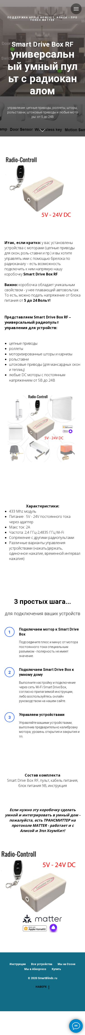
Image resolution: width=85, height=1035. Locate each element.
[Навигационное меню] (76, 8)
